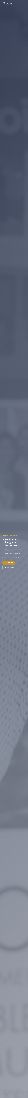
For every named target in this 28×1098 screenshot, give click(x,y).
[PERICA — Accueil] (7, 3)
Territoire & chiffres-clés (12, 563)
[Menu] (24, 3)
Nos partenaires (10, 568)
